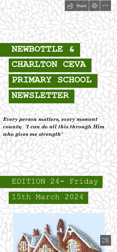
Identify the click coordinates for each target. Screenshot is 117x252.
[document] (58, 126)
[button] (77, 5)
